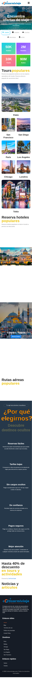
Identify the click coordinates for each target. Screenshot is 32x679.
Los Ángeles (23, 157)
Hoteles (6, 665)
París (8, 157)
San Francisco (7, 654)
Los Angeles (7, 652)
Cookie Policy (7, 633)
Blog (5, 625)
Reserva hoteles (16, 336)
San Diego (23, 135)
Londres (23, 177)
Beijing (5, 644)
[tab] (6, 33)
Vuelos (5, 663)
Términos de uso (8, 627)
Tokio (16, 211)
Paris (5, 641)
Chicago (8, 177)
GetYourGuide (12, 578)
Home (5, 622)
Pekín (16, 115)
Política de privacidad (9, 630)
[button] (28, 3)
